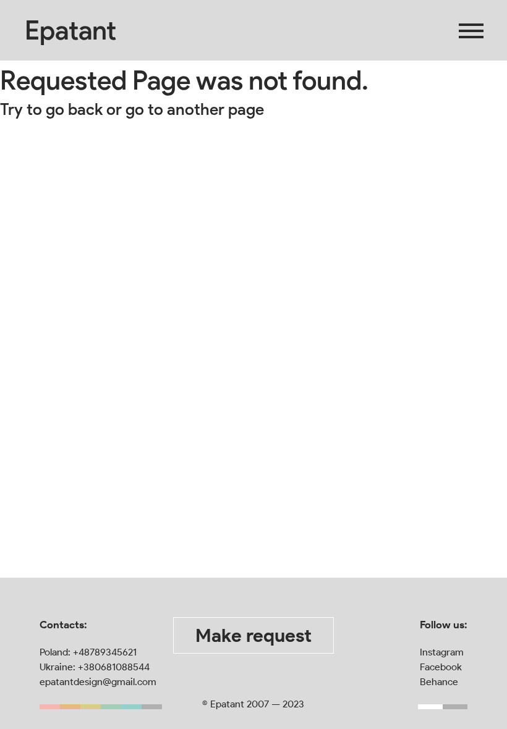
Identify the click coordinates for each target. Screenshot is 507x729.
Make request (253, 635)
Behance (439, 682)
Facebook (441, 667)
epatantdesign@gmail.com (98, 682)
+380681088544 (114, 667)
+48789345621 (105, 652)
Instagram (442, 652)
